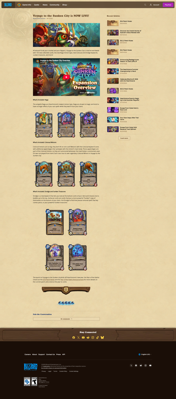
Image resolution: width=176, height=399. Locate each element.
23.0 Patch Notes (49, 280)
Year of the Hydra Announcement (72, 280)
